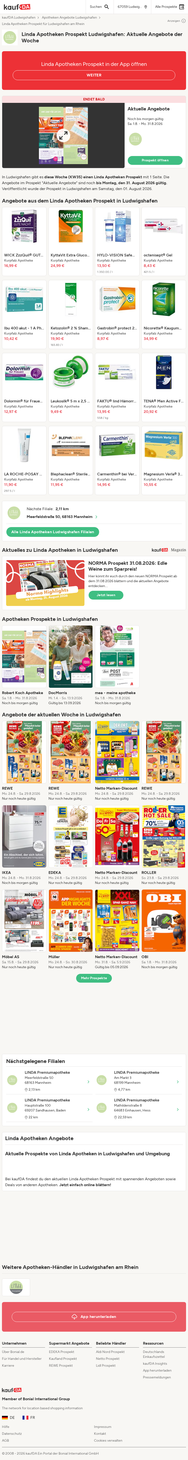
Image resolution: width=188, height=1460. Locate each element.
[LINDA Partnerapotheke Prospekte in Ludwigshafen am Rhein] (16, 1287)
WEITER (94, 75)
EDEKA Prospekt (61, 1352)
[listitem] (24, 241)
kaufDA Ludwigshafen (18, 17)
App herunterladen (157, 1370)
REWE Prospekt (61, 1365)
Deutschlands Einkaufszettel (154, 1354)
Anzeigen (173, 21)
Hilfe (5, 1427)
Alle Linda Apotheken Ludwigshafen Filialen (52, 532)
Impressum (102, 1427)
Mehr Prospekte (94, 978)
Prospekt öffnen (155, 160)
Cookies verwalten (108, 1440)
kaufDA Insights (155, 1364)
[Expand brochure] (63, 135)
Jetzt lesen (106, 595)
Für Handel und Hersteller (22, 1359)
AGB (5, 1440)
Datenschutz (12, 1434)
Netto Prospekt (107, 1359)
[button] (94, 132)
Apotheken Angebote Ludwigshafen (69, 17)
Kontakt (100, 1434)
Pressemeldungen (157, 1377)
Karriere (8, 1365)
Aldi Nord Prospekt (110, 1352)
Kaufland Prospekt (63, 1359)
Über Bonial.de (13, 1352)
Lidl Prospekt (106, 1365)
